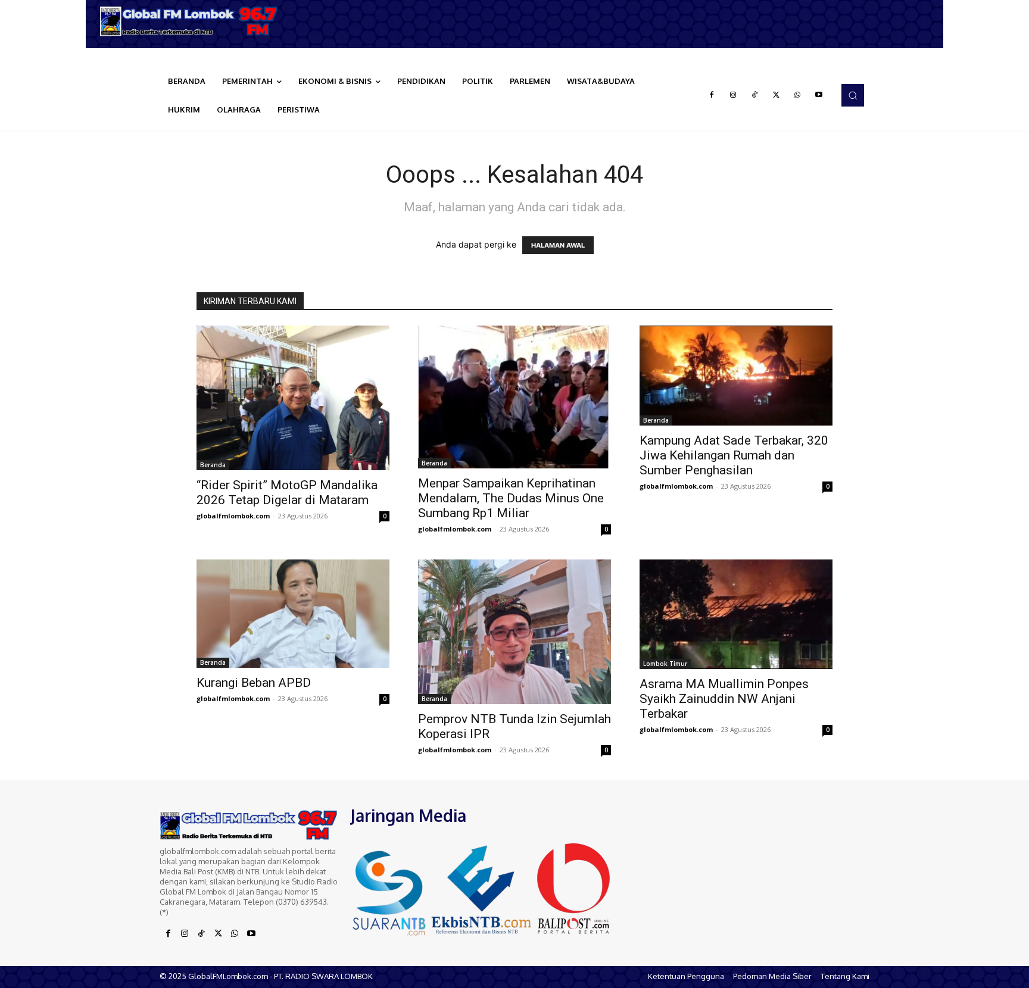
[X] (776, 95)
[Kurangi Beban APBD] (293, 613)
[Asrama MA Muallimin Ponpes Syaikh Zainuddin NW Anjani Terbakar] (736, 614)
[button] (852, 95)
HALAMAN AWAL (558, 245)
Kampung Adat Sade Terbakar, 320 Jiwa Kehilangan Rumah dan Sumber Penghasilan (734, 455)
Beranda (213, 465)
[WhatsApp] (797, 95)
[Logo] (193, 21)
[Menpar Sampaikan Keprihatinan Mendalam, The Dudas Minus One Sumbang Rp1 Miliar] (514, 397)
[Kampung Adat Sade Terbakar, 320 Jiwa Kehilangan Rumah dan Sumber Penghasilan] (736, 376)
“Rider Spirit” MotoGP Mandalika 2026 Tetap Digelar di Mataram (287, 492)
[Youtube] (819, 95)
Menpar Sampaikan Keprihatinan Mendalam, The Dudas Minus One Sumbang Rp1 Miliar (511, 498)
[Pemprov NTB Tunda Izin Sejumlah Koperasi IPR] (514, 631)
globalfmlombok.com (233, 515)
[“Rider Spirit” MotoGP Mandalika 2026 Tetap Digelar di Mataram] (293, 398)
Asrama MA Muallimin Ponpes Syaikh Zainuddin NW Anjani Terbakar (724, 699)
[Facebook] (711, 95)
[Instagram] (733, 95)
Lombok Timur (665, 663)
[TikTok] (754, 95)
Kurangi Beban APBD (254, 683)
